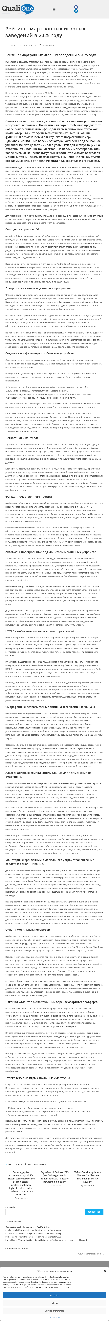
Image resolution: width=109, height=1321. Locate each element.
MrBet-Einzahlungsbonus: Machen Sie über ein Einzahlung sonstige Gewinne (88, 1177)
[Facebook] (76, 7)
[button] (104, 1270)
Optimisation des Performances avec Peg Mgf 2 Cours (27, 1227)
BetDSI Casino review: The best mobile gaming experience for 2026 (33, 1237)
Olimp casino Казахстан (27, 86)
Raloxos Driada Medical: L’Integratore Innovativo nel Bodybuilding (33, 1233)
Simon (12, 45)
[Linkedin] (76, 11)
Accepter (54, 1295)
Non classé (48, 45)
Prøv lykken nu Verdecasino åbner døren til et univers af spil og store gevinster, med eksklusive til (46, 1240)
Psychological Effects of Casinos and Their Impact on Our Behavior (33, 1230)
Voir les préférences (54, 1310)
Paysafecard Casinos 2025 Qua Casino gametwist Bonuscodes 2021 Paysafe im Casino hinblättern (54, 1177)
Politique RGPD (54, 1317)
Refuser (54, 1302)
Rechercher (10, 1207)
